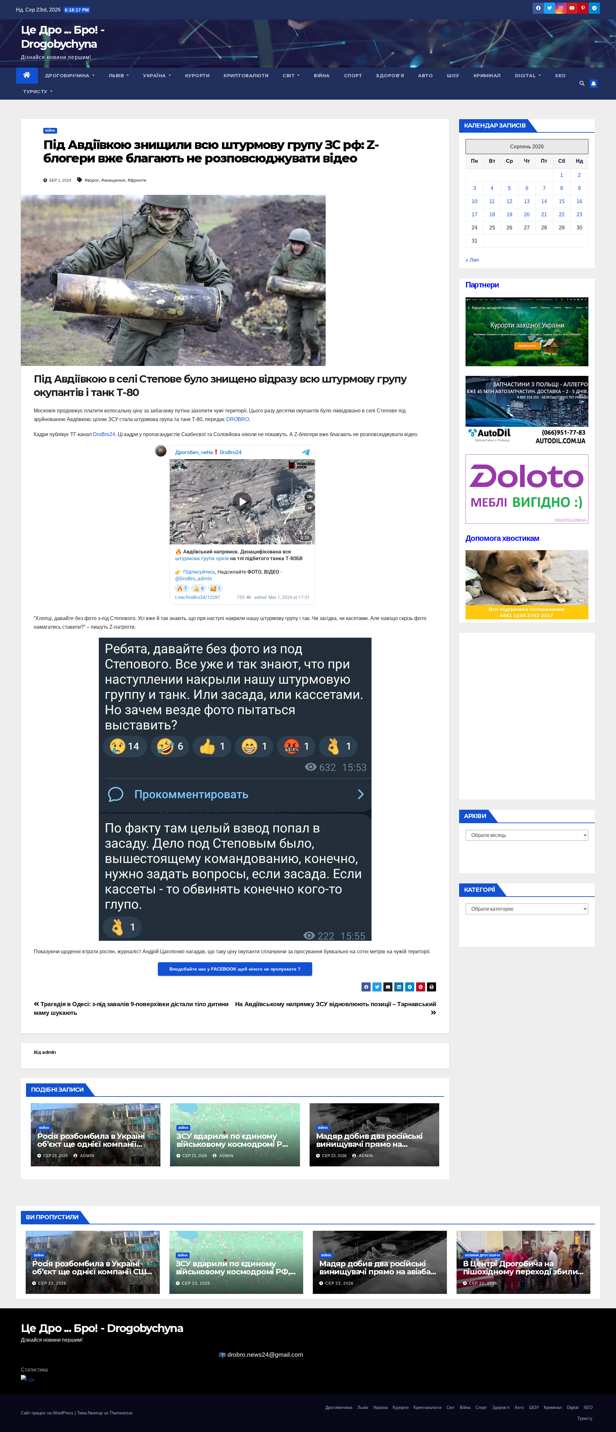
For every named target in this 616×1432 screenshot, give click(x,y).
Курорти (197, 76)
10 (474, 201)
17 (474, 214)
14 (544, 201)
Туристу (36, 92)
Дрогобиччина (68, 76)
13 (527, 201)
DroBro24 (104, 434)
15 (562, 201)
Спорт (353, 76)
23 (579, 214)
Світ (289, 76)
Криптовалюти (246, 76)
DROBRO (237, 419)
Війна (322, 76)
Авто (425, 76)
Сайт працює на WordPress (48, 1413)
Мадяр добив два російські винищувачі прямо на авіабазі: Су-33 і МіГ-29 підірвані (378, 1271)
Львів (117, 76)
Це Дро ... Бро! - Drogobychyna (102, 1328)
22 (562, 214)
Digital (526, 76)
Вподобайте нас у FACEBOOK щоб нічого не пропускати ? (235, 969)
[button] (582, 83)
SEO (560, 76)
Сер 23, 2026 (52, 1283)
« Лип (472, 260)
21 (544, 214)
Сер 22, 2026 (483, 1283)
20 (527, 214)
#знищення (113, 180)
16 (579, 201)
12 (509, 201)
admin (49, 1052)
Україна (155, 76)
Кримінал (487, 76)
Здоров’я (390, 76)
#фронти (137, 180)
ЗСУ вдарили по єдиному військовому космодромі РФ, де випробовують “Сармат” (233, 1144)
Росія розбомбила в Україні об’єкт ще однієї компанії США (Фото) (91, 1144)
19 (509, 214)
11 (492, 201)
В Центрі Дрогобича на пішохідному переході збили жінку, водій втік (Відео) (520, 1271)
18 (492, 214)
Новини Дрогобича (482, 1255)
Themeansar (120, 1413)
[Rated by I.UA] (27, 1379)
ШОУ (453, 76)
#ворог (92, 180)
